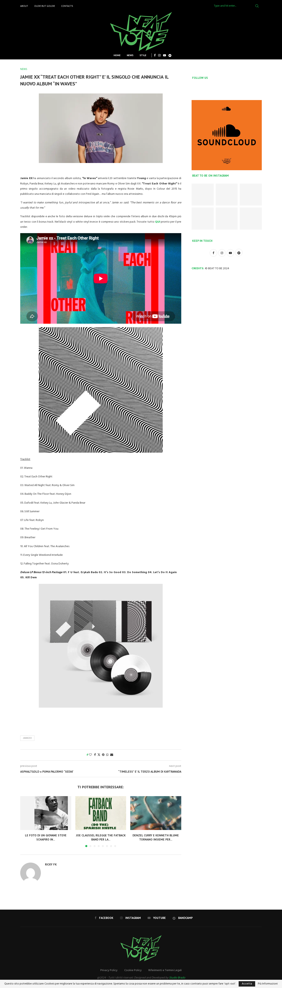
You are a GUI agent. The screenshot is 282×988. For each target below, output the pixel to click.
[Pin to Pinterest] (103, 755)
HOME (117, 55)
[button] (25, 821)
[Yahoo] (170, 55)
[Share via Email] (111, 755)
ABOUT (24, 5)
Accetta (247, 983)
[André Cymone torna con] (203, 219)
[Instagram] (159, 55)
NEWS (130, 55)
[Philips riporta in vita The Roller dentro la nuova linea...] (251, 219)
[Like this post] (90, 755)
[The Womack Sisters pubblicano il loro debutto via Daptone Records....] (251, 195)
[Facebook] (155, 55)
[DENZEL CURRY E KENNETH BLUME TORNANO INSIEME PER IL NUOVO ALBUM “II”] (155, 813)
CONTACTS (67, 5)
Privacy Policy (108, 970)
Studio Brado (177, 977)
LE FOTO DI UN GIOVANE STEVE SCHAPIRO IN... (45, 837)
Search (257, 6)
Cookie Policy (133, 970)
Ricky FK (51, 864)
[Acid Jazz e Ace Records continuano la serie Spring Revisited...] (203, 195)
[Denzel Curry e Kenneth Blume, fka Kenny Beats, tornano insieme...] (227, 195)
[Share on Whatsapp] (107, 755)
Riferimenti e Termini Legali (165, 970)
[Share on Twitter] (98, 755)
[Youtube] (164, 55)
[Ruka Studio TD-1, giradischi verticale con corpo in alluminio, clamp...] (227, 219)
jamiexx (27, 738)
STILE (143, 55)
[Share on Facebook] (95, 755)
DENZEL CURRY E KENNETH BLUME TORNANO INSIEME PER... (156, 837)
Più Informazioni (268, 983)
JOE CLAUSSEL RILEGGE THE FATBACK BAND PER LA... (101, 837)
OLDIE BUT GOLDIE (44, 5)
